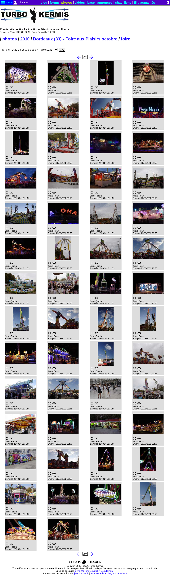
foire (125, 39)
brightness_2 (168, 3)
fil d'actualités (144, 2)
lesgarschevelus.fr (117, 573)
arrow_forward (91, 57)
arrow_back (79, 57)
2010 (25, 39)
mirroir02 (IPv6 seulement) (100, 571)
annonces (105, 2)
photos (66, 2)
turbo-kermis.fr (98, 573)
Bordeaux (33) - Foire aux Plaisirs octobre (75, 39)
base (91, 2)
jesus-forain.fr (81, 573)
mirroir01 (79, 571)
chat (118, 2)
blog (44, 2)
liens (127, 2)
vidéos (80, 2)
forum (54, 2)
